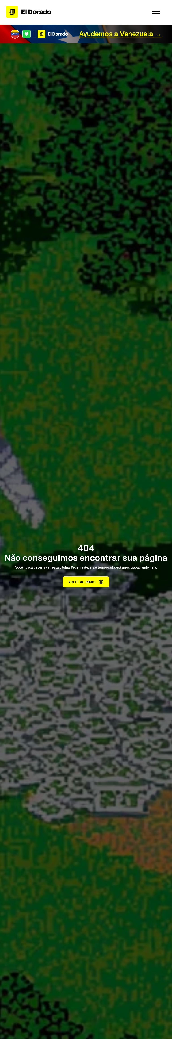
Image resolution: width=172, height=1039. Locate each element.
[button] (156, 12)
